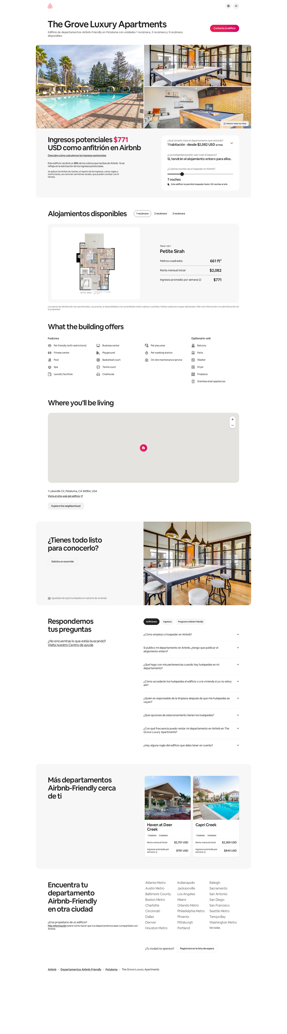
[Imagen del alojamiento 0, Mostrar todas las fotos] (90, 86)
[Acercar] (233, 419)
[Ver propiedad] (168, 816)
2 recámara (160, 213)
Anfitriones (151, 621)
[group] (200, 163)
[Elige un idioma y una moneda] (228, 6)
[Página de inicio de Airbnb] (50, 6)
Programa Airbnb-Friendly (190, 621)
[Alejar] (233, 425)
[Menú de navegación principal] (236, 6)
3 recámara (178, 213)
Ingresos (167, 621)
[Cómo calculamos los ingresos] (200, 279)
